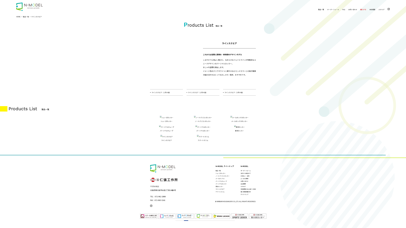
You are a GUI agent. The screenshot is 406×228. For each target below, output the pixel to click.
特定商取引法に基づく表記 (248, 189)
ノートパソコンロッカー (223, 176)
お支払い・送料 (245, 176)
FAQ (343, 9)
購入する (363, 9)
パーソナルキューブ (221, 181)
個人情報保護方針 (246, 192)
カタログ (381, 9)
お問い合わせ (352, 9)
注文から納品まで (246, 173)
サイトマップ (244, 194)
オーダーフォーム (333, 9)
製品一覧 (321, 9)
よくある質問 (244, 178)
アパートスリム (220, 192)
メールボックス (220, 178)
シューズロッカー (221, 173)
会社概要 (372, 9)
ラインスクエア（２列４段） (197, 92)
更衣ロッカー (219, 186)
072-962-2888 (160, 196)
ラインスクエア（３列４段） (234, 92)
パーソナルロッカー (221, 184)
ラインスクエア (220, 189)
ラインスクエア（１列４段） (161, 92)
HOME (18, 17)
